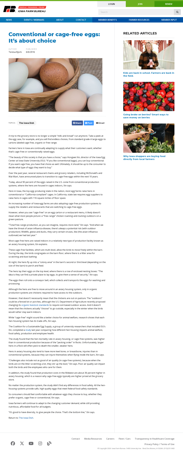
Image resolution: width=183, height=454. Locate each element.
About (60, 19)
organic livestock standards (35, 305)
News (9, 19)
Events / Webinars (34, 19)
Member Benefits (107, 19)
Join (140, 4)
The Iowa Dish (26, 123)
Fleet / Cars (124, 438)
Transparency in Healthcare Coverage (154, 438)
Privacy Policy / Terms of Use (159, 444)
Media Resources (93, 438)
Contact (81, 19)
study (28, 329)
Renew (168, 4)
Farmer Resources (139, 19)
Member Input (169, 19)
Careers (110, 438)
